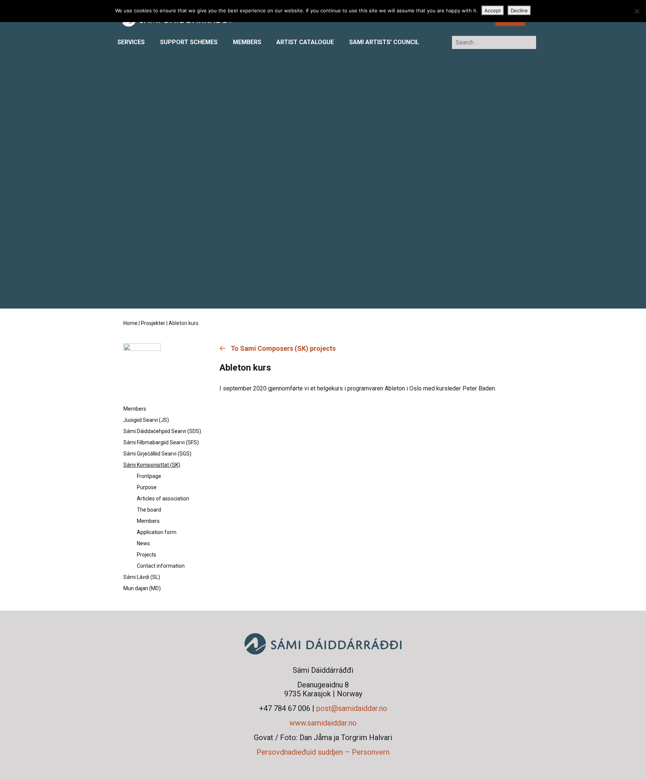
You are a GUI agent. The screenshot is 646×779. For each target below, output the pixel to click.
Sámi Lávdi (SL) (141, 577)
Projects (146, 555)
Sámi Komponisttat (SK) (151, 465)
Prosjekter (153, 323)
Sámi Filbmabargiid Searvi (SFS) (161, 442)
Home (130, 323)
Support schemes (189, 42)
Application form (156, 532)
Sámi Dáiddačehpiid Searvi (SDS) (162, 431)
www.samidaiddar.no (323, 722)
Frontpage (149, 476)
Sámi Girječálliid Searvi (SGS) (157, 454)
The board (149, 510)
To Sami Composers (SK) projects (283, 348)
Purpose (147, 487)
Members (247, 42)
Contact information (161, 566)
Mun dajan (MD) (142, 588)
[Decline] (636, 11)
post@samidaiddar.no (351, 708)
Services (131, 42)
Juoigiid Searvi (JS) (146, 420)
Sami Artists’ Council (384, 42)
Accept (493, 10)
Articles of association (163, 499)
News (143, 543)
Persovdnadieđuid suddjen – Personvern (323, 752)
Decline (519, 10)
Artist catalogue (305, 42)
